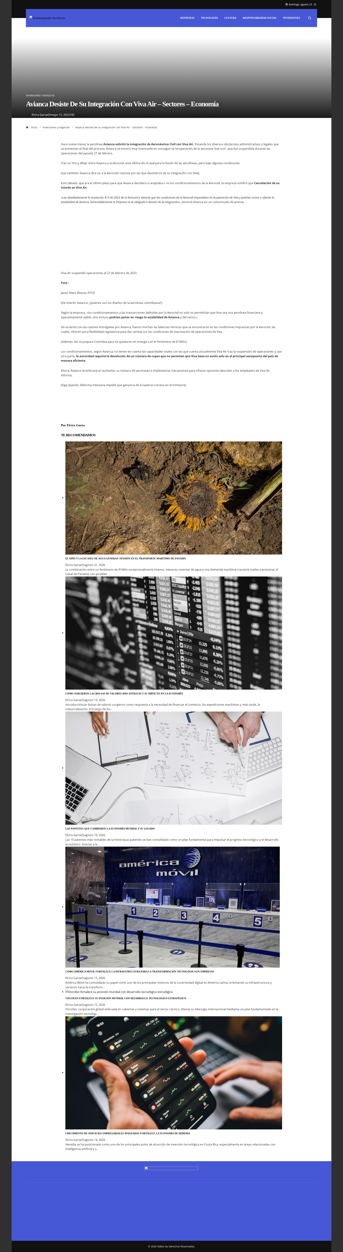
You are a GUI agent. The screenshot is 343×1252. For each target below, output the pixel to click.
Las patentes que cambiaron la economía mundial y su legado (110, 828)
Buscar (31, 1212)
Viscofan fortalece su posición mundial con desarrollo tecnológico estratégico (125, 998)
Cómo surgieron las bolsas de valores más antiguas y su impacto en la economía (124, 693)
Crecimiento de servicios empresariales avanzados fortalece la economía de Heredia (127, 1133)
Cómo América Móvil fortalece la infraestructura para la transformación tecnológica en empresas (139, 971)
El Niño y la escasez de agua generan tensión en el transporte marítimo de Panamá (125, 558)
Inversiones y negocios (40, 95)
